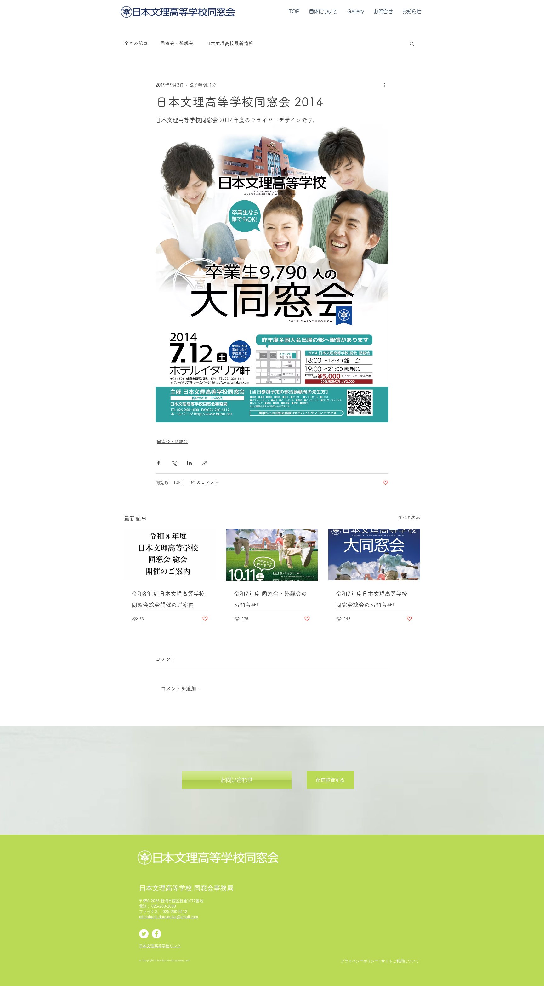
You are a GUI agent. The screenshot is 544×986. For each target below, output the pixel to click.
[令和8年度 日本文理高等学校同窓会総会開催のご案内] (170, 554)
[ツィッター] (144, 933)
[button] (412, 43)
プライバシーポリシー (359, 961)
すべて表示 (409, 517)
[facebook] (156, 933)
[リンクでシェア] (205, 463)
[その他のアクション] (384, 85)
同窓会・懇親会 (176, 43)
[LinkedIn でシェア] (189, 463)
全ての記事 (136, 43)
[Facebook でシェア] (159, 463)
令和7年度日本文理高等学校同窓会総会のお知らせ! (371, 599)
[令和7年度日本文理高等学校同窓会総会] (374, 554)
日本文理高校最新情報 (229, 43)
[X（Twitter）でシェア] (174, 463)
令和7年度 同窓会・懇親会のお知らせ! (270, 599)
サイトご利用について (400, 961)
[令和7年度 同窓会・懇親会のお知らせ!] (272, 555)
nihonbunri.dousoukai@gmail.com (168, 917)
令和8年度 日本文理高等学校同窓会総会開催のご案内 (168, 599)
